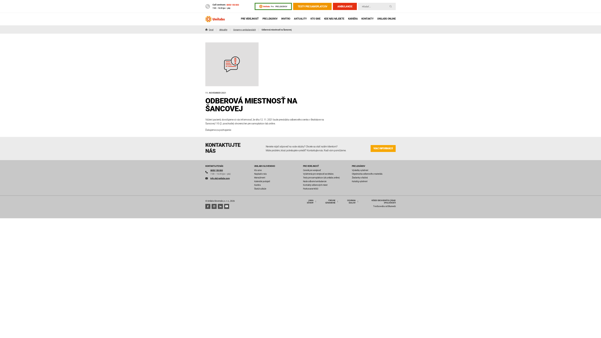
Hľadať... (366, 6)
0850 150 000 (232, 4)
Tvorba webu (379, 206)
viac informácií (383, 148)
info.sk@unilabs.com (220, 178)
